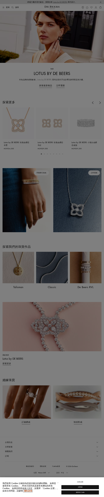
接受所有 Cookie (80, 492)
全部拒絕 (80, 487)
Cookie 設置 (80, 481)
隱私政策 (27, 491)
